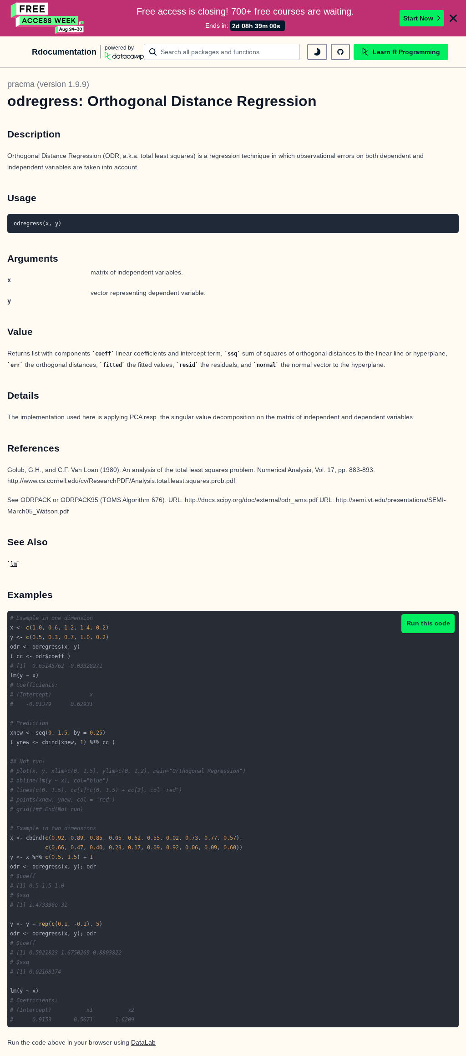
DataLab (143, 1042)
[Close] (453, 18)
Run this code (428, 623)
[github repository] (340, 52)
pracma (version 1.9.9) (48, 84)
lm (13, 564)
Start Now (418, 18)
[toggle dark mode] (317, 52)
